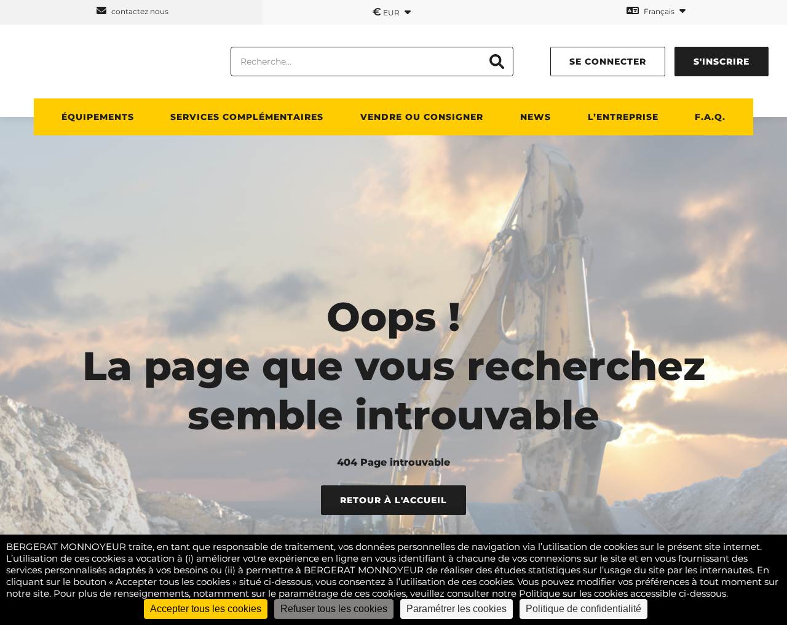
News (535, 116)
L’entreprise (623, 116)
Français (659, 11)
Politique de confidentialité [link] (583, 608)
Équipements (97, 116)
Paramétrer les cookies (456, 608)
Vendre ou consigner (421, 116)
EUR (387, 12)
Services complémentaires (246, 116)
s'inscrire (721, 61)
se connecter (607, 61)
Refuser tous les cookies (333, 608)
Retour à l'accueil (393, 500)
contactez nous (138, 11)
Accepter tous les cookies (205, 608)
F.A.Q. (710, 116)
